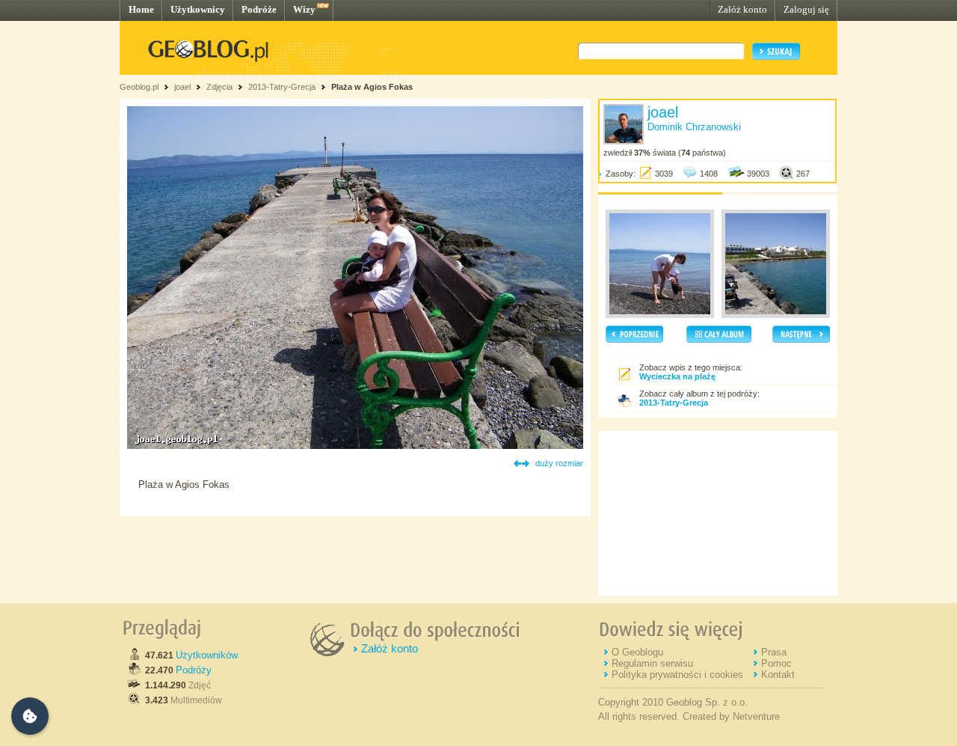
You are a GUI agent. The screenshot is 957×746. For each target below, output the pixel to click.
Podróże (259, 9)
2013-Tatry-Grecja (282, 86)
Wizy (304, 9)
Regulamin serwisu (652, 663)
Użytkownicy (197, 9)
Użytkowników (207, 655)
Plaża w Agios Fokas (372, 86)
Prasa (774, 652)
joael (182, 86)
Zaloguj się (806, 9)
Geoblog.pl (139, 86)
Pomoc (776, 663)
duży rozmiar (559, 463)
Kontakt (778, 674)
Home (141, 9)
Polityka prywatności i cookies (677, 674)
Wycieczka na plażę (677, 376)
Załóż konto (742, 9)
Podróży (194, 670)
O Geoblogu (637, 652)
